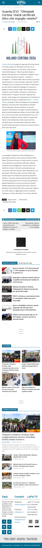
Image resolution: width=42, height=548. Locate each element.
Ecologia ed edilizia (5, 300)
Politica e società (7, 361)
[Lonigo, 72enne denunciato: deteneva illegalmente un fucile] (31, 356)
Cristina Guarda (7, 64)
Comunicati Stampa (9, 22)
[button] (3, 2)
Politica (4, 282)
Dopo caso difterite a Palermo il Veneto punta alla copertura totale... (31, 389)
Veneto (9, 7)
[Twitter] (15, 29)
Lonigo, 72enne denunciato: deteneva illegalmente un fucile (30, 366)
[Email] (23, 29)
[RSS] (9, 527)
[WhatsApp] (19, 29)
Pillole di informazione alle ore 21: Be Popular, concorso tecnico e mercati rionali (25, 317)
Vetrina (4, 319)
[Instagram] (9, 522)
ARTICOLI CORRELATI (9, 263)
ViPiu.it (29, 509)
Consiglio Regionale (18, 7)
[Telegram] (32, 29)
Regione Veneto (12, 199)
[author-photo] (21, 247)
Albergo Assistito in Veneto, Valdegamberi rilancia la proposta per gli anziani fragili (25, 289)
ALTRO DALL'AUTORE (25, 263)
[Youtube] (9, 532)
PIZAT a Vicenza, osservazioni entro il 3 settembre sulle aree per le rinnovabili (26, 298)
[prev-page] (3, 324)
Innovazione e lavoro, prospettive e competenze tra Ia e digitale (30, 225)
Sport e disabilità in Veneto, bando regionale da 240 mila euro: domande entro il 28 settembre (25, 307)
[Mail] (4, 527)
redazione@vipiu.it (21, 504)
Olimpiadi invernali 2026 (9, 202)
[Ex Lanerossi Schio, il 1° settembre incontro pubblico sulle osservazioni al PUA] (7, 485)
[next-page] (6, 324)
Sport (4, 272)
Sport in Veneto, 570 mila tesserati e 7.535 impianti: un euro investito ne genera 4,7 (26, 270)
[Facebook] (10, 29)
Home (3, 7)
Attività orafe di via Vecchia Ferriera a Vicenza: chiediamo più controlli (10, 389)
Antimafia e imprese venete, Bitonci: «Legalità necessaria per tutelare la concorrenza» (26, 280)
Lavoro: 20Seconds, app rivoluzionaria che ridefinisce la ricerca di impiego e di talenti (10, 226)
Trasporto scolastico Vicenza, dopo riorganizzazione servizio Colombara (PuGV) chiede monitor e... (10, 368)
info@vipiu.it (19, 512)
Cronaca (24, 361)
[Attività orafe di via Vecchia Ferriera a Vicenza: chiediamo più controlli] (11, 379)
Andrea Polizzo (6, 442)
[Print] (28, 29)
